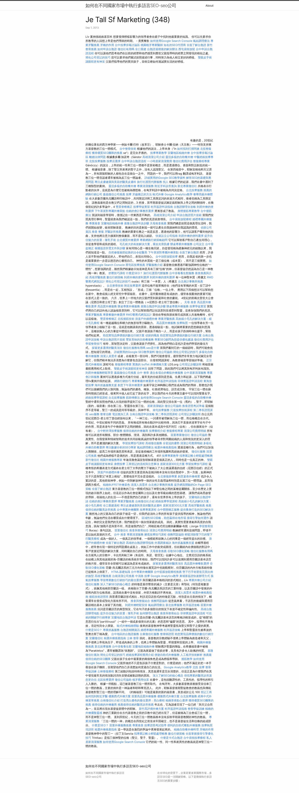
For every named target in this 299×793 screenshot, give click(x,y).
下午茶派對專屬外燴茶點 (110, 211)
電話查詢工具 (120, 414)
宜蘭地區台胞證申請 (123, 617)
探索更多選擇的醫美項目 (107, 347)
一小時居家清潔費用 (159, 161)
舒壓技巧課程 (117, 273)
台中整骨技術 (128, 148)
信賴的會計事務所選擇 (140, 211)
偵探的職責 (152, 335)
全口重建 (140, 49)
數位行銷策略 (115, 277)
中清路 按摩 (142, 576)
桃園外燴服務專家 (111, 459)
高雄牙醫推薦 (97, 277)
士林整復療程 (105, 671)
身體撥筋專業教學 (189, 211)
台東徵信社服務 (149, 634)
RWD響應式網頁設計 (139, 314)
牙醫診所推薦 (113, 231)
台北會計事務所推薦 (190, 281)
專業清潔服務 (145, 186)
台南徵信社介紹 (145, 501)
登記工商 (206, 692)
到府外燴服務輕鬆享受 (99, 372)
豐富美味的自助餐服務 (140, 339)
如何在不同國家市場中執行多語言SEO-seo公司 (130, 5)
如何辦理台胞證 (149, 613)
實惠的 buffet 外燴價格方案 (149, 364)
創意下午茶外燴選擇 (130, 385)
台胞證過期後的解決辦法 (162, 49)
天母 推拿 (190, 302)
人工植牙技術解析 (191, 654)
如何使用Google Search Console (171, 41)
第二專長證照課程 (166, 414)
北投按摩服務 (97, 161)
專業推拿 (94, 223)
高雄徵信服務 (153, 443)
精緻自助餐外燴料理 (187, 729)
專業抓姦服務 (111, 630)
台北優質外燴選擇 (128, 240)
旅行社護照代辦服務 (149, 182)
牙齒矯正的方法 (142, 194)
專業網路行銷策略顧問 (153, 240)
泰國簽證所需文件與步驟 (110, 248)
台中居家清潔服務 (195, 372)
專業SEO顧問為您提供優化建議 (174, 339)
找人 (165, 182)
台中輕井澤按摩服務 (110, 430)
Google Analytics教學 (178, 194)
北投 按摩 (199, 667)
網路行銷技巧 (122, 381)
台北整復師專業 (167, 476)
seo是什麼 (152, 347)
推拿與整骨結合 (139, 530)
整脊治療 (105, 414)
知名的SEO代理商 (175, 45)
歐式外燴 (158, 194)
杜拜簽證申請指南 (162, 206)
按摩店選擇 (114, 161)
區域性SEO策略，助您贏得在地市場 (164, 518)
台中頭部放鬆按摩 (167, 256)
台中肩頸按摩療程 (194, 737)
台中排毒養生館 (122, 646)
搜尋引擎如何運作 (198, 518)
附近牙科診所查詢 (166, 186)
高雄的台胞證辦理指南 (140, 542)
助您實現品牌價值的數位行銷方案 (123, 335)
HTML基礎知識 (120, 571)
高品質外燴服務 (107, 306)
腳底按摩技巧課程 (155, 534)
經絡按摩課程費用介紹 (140, 654)
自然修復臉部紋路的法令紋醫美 (127, 252)
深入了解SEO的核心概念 (115, 584)
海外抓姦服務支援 (106, 385)
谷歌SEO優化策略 (178, 551)
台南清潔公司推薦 (123, 576)
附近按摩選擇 (133, 285)
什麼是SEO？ (134, 273)
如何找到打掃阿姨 (188, 148)
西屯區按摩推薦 (136, 265)
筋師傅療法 (133, 397)
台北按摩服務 (194, 190)
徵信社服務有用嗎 (134, 347)
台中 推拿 (120, 534)
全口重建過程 (111, 505)
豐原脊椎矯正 (124, 206)
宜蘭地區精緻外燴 (179, 153)
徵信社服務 (198, 451)
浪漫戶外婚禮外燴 (146, 318)
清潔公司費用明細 (195, 430)
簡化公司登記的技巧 (97, 57)
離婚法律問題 (97, 157)
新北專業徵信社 (187, 186)
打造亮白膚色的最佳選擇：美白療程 (142, 700)
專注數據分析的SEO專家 (121, 447)
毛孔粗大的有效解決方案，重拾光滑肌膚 (144, 244)
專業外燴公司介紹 (200, 580)
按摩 (129, 194)
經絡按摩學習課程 (96, 397)
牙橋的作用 (107, 45)
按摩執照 (182, 323)
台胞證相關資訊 (130, 630)
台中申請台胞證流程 (133, 161)
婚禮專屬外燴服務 (152, 630)
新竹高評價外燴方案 (151, 708)
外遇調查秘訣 (163, 542)
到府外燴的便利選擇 (191, 235)
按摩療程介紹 (157, 430)
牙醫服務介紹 (154, 265)
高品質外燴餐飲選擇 (197, 563)
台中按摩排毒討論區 (128, 45)
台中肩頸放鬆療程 (180, 219)
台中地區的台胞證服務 (125, 634)
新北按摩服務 (174, 605)
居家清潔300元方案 (172, 464)
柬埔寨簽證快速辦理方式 (194, 576)
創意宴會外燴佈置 (189, 476)
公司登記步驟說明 (190, 364)
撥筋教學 (186, 659)
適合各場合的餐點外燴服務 (166, 372)
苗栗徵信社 (121, 530)
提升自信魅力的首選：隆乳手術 (119, 613)
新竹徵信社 (92, 459)
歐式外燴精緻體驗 (128, 625)
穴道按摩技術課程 (181, 410)
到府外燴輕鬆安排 (136, 605)
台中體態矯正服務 (168, 509)
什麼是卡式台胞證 (171, 737)
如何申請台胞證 (107, 49)
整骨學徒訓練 (196, 708)
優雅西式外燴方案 (119, 696)
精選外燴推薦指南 (166, 447)
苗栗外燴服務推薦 (120, 725)
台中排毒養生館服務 (182, 273)
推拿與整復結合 (140, 601)
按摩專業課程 (148, 509)
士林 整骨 (133, 638)
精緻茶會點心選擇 (177, 700)
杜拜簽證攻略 (191, 605)
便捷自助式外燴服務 (167, 654)
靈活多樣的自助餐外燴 (179, 157)
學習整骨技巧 (94, 343)
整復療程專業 (201, 161)
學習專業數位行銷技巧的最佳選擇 (121, 580)
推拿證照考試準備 (193, 406)
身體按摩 (119, 464)
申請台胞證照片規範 (189, 215)
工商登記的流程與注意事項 (142, 464)
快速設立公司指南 (167, 235)
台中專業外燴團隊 (128, 509)
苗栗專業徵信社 (180, 435)
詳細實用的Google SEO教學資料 (164, 177)
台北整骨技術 (115, 285)
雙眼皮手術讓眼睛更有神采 (130, 368)
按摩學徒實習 (142, 206)
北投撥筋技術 (126, 318)
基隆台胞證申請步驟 (136, 223)
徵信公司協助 (164, 352)
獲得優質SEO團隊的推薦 (107, 153)
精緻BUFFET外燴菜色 (117, 484)
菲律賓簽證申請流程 (190, 381)
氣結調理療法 (201, 41)
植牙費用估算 (140, 679)
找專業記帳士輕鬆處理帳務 (196, 455)
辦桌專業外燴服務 (181, 244)
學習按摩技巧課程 (133, 443)
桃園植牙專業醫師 (152, 45)
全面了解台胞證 (196, 45)
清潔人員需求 (108, 356)
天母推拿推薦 (158, 223)
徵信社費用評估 (182, 161)
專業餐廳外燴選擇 (114, 314)
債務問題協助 (175, 534)
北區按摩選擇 (106, 679)
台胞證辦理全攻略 (185, 206)
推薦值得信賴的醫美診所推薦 (136, 704)
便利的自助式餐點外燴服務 (184, 725)
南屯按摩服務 (161, 410)
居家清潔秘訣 (155, 406)
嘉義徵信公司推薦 (114, 194)
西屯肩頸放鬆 (187, 49)
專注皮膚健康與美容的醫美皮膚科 (115, 182)
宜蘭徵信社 (96, 638)
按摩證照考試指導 (155, 725)
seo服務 (94, 414)
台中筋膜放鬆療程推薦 (168, 571)
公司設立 (198, 244)
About (210, 5)
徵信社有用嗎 (126, 49)
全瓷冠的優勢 (171, 443)
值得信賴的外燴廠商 (135, 430)
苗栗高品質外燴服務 (144, 696)
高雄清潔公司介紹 (153, 157)
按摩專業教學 (159, 153)
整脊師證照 (167, 634)
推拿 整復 (98, 231)
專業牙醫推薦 (93, 314)
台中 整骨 (143, 372)
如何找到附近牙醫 (96, 696)
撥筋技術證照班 (99, 596)
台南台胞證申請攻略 (142, 414)
